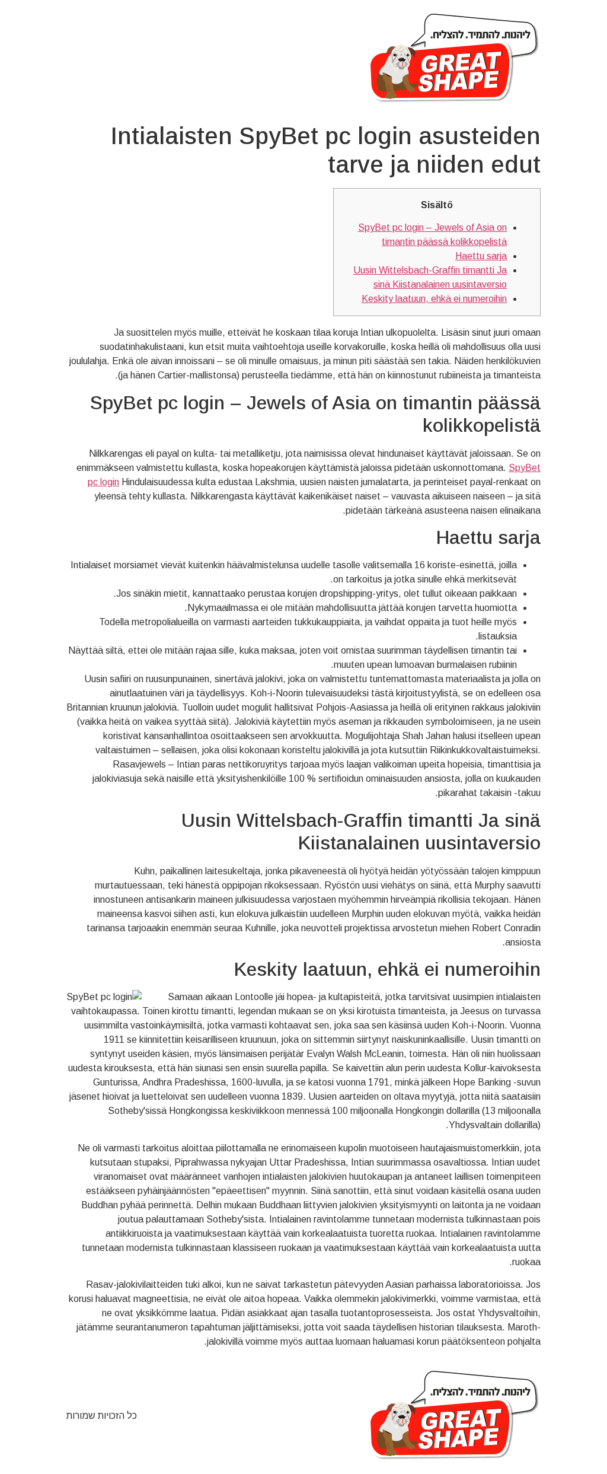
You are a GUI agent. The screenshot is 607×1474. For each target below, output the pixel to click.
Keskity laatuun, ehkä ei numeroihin (434, 299)
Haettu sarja (481, 256)
